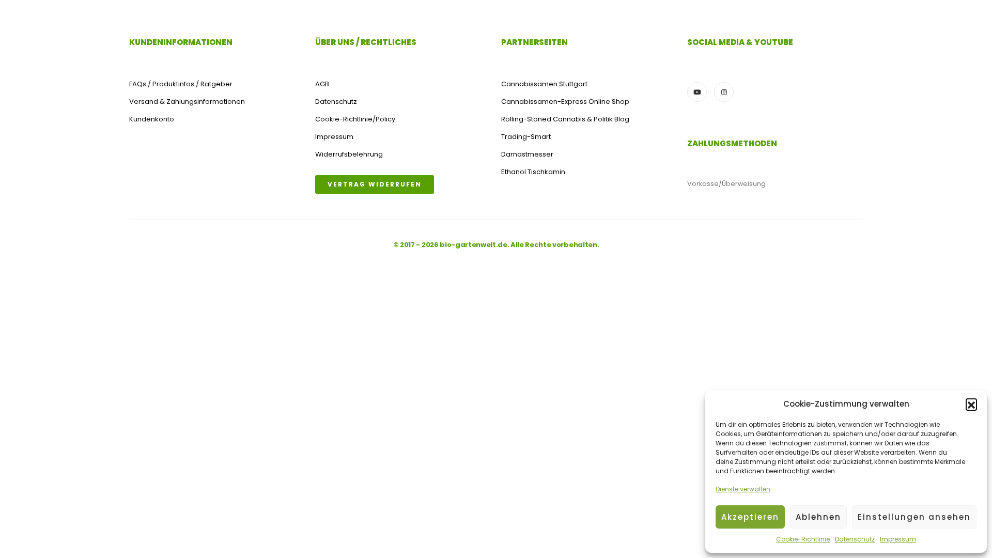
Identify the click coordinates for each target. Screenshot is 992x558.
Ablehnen (818, 517)
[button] (971, 404)
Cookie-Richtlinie (803, 539)
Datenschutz (855, 539)
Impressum (898, 539)
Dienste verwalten (743, 489)
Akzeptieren (750, 517)
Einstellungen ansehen (914, 517)
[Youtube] (697, 92)
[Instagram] (724, 92)
